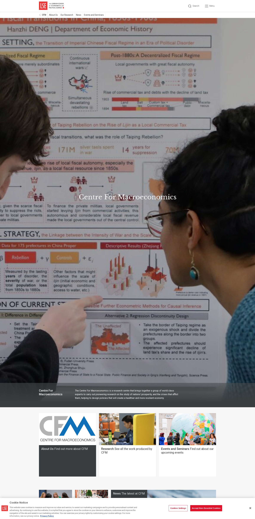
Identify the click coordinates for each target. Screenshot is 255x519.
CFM (44, 15)
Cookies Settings (178, 508)
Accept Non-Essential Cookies (206, 508)
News (78, 15)
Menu (212, 6)
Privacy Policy (47, 516)
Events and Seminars (94, 15)
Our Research (67, 15)
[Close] (250, 508)
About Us (53, 15)
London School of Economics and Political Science (51, 5)
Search (196, 6)
